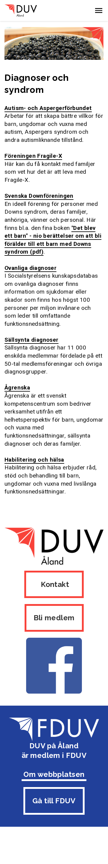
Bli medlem (54, 617)
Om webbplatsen (54, 774)
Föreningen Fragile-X (33, 155)
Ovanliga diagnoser (30, 267)
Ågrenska (17, 387)
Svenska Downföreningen (39, 195)
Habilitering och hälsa (34, 459)
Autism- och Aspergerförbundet (48, 108)
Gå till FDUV (54, 800)
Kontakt (54, 584)
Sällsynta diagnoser (31, 339)
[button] (99, 10)
